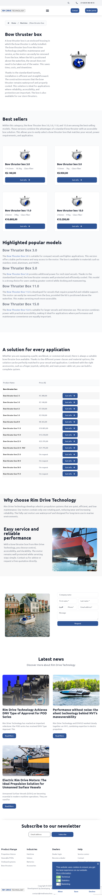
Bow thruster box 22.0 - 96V (14, 448)
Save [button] (76, 892)
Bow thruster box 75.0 (12, 474)
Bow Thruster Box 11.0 (18, 291)
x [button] (98, 863)
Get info (23, 180)
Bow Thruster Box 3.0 (17, 256)
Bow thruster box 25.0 (12, 454)
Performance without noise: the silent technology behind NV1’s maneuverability (75, 713)
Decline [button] (92, 892)
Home (13, 23)
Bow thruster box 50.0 (12, 467)
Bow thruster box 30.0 (12, 461)
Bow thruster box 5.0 (11, 415)
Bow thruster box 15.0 (12, 435)
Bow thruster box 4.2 (11, 408)
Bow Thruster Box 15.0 (18, 309)
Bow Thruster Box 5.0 (17, 274)
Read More (9, 736)
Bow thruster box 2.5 (11, 395)
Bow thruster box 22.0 (12, 441)
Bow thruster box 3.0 (11, 402)
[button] (68, 3)
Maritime (23, 23)
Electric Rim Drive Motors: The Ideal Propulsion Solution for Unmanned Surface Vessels (24, 783)
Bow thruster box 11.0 (12, 428)
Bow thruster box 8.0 (11, 422)
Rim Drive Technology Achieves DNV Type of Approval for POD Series (24, 713)
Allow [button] (60, 892)
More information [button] (63, 873)
